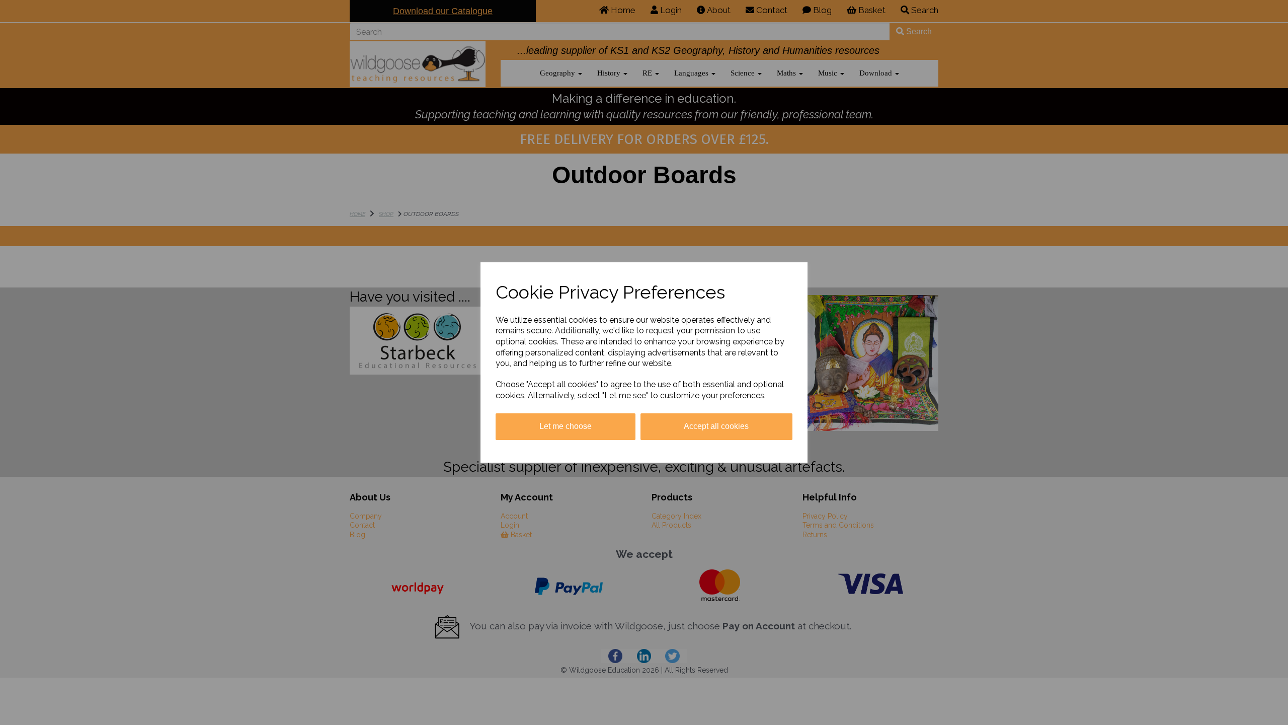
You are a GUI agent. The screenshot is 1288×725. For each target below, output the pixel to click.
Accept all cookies (716, 426)
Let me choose (565, 426)
